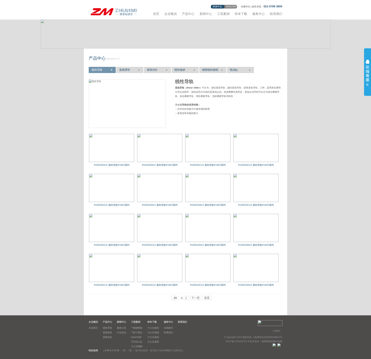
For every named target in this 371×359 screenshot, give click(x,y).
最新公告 (121, 328)
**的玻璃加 (136, 328)
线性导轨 (97, 69)
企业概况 (170, 13)
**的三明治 (136, 332)
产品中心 (188, 13)
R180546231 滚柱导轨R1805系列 (160, 285)
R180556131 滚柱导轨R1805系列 (256, 205)
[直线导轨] (114, 11)
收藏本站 (245, 6)
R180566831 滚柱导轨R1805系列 (160, 165)
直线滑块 (124, 69)
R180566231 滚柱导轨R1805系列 (256, 165)
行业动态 (121, 332)
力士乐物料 (137, 346)
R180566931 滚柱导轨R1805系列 (111, 165)
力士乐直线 (153, 337)
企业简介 (93, 328)
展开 (367, 72)
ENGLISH (231, 6)
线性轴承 (179, 69)
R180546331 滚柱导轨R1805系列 (208, 285)
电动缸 (234, 69)
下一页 (195, 297)
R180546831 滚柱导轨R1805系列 (256, 245)
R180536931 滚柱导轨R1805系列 (256, 285)
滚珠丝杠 (152, 69)
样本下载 (241, 13)
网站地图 (277, 341)
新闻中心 (206, 13)
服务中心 (258, 13)
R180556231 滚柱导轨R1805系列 (111, 245)
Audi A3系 (136, 337)
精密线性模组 (210, 69)
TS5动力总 (136, 341)
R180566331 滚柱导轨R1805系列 (111, 205)
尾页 (207, 297)
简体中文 (217, 6)
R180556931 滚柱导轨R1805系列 (160, 205)
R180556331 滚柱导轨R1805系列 (160, 245)
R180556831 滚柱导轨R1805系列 (208, 205)
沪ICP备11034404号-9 (237, 341)
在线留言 (168, 328)
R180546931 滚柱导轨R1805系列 (208, 245)
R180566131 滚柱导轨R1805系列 (208, 165)
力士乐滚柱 (153, 328)
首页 (156, 13)
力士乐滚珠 (153, 332)
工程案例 (223, 13)
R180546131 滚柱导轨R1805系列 (111, 285)
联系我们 (276, 13)
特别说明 (93, 350)
